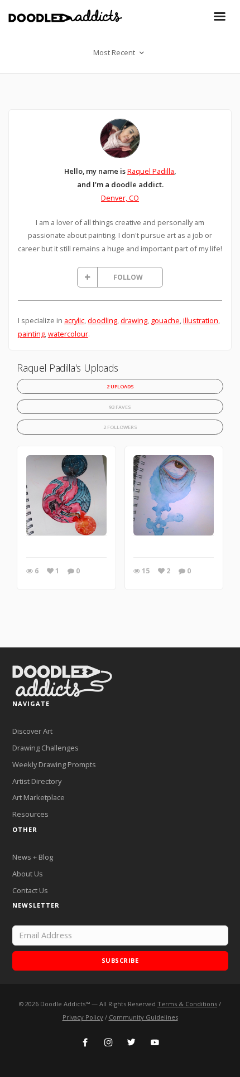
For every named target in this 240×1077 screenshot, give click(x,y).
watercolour (68, 334)
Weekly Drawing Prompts (54, 764)
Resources (30, 814)
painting (31, 334)
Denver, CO (120, 198)
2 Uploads (120, 386)
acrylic (74, 320)
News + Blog (32, 857)
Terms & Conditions (187, 1004)
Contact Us (30, 890)
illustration (200, 320)
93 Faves (120, 407)
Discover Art (32, 731)
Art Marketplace (38, 797)
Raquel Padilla (150, 171)
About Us (27, 874)
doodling (102, 320)
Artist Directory (36, 781)
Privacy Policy (83, 1017)
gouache (165, 320)
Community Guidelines (143, 1017)
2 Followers (120, 427)
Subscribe (120, 960)
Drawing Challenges (45, 748)
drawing (134, 320)
